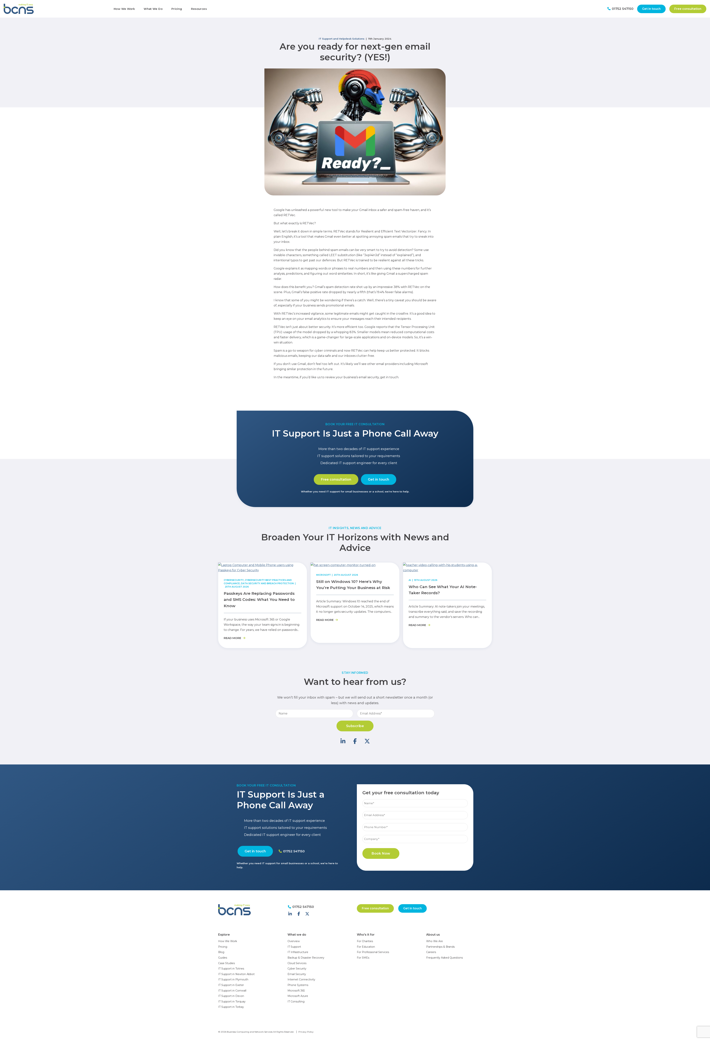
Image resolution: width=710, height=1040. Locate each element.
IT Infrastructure (298, 952)
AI (410, 580)
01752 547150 (622, 9)
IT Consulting (296, 1001)
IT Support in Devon (231, 996)
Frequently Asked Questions (444, 957)
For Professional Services (373, 952)
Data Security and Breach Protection (267, 583)
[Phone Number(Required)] (415, 822)
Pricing (176, 9)
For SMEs (363, 957)
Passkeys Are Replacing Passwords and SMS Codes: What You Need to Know (259, 599)
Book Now (380, 853)
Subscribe (355, 726)
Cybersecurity (234, 580)
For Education (366, 946)
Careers (431, 952)
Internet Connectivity (301, 979)
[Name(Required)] (415, 798)
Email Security (297, 974)
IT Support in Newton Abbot (236, 974)
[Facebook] (355, 741)
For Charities (365, 941)
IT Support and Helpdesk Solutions (341, 38)
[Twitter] (367, 741)
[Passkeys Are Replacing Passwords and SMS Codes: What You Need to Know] (262, 570)
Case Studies (226, 963)
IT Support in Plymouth (233, 979)
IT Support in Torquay (232, 1001)
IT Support (294, 946)
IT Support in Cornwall (232, 990)
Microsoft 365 (296, 990)
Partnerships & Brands (440, 946)
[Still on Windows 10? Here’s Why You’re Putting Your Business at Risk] (343, 565)
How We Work (124, 9)
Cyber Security (297, 968)
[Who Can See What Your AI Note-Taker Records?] (447, 570)
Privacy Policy (306, 1031)
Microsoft (323, 574)
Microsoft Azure (298, 996)
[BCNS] (55, 9)
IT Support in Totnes (231, 968)
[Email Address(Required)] (415, 810)
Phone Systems (298, 985)
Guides (222, 957)
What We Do (153, 9)
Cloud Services (297, 963)
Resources (199, 9)
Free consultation (687, 9)
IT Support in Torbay (231, 1007)
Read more (233, 638)
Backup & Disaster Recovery (306, 957)
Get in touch (651, 9)
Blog (221, 952)
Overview (294, 941)
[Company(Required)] (415, 834)
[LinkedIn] (342, 741)
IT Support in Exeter (231, 985)
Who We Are (434, 941)
